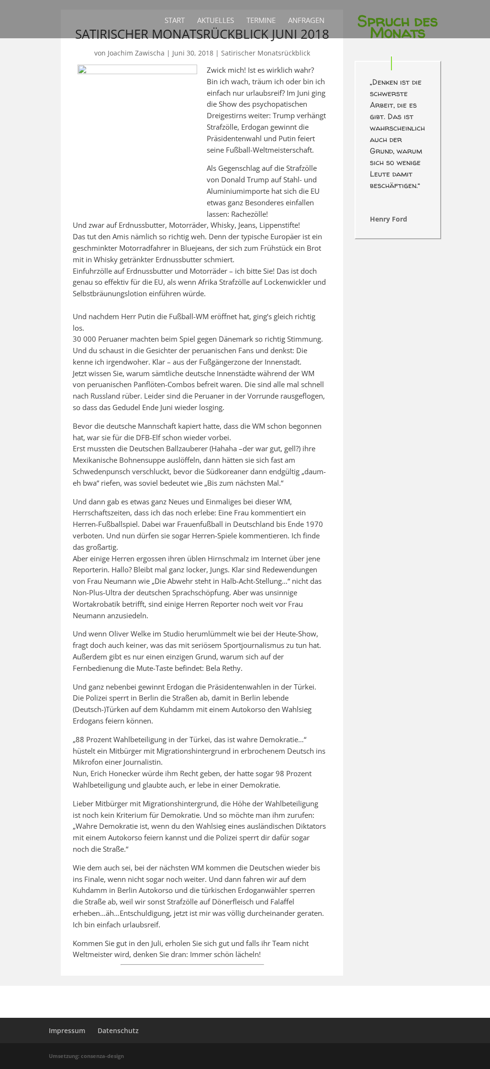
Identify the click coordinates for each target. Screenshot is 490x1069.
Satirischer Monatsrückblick (265, 52)
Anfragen (306, 21)
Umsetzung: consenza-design (86, 1055)
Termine (261, 21)
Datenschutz (118, 1030)
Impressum (67, 1030)
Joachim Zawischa (136, 52)
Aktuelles (215, 21)
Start (175, 21)
